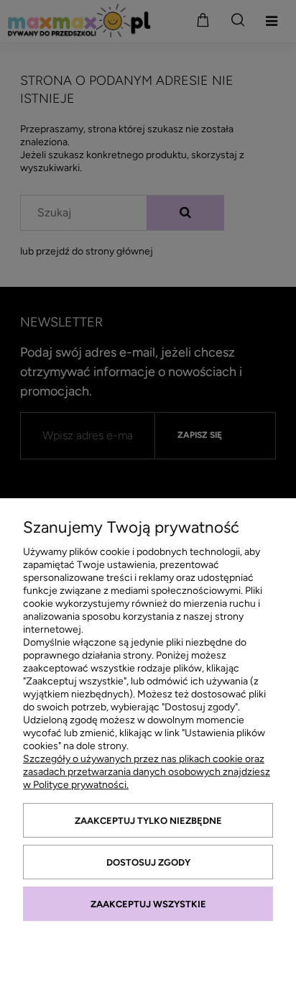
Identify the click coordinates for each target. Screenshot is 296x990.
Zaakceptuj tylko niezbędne (148, 820)
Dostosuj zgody (148, 862)
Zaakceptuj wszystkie (148, 904)
